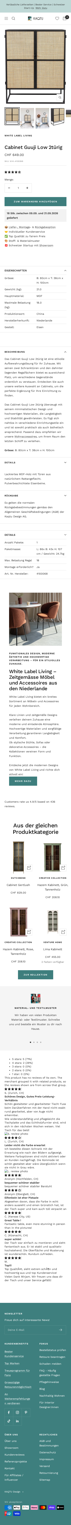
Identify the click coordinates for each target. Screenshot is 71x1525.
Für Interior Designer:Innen (49, 1405)
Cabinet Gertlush (18, 885)
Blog (42, 1388)
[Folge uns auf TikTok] (9, 1421)
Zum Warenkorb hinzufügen (35, 201)
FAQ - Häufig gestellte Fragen (49, 1373)
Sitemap (44, 1479)
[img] (13, 1089)
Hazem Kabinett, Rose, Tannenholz (18, 952)
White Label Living (18, 135)
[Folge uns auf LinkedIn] (17, 1421)
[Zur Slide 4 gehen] (40, 1042)
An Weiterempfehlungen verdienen (17, 1399)
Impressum (46, 1459)
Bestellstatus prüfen (52, 1350)
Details (10, 462)
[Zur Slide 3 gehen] (37, 1042)
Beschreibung (15, 352)
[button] (13, 172)
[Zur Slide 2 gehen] (33, 1042)
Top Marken (12, 1363)
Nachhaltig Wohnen (52, 1395)
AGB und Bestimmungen (49, 1443)
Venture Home (52, 942)
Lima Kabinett (52, 949)
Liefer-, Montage (19, 227)
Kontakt (10, 1468)
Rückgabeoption (45, 227)
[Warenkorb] (64, 18)
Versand (44, 1466)
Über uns (10, 1440)
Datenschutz (47, 1452)
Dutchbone (18, 878)
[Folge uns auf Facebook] (9, 1412)
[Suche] (13, 18)
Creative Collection (52, 878)
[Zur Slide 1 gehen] (30, 1042)
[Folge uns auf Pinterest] (26, 1412)
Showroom (46, 245)
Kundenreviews (14, 1454)
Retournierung (48, 1472)
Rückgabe (11, 495)
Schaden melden (50, 1363)
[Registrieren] (60, 1330)
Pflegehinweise (49, 1381)
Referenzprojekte (16, 1461)
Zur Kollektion (36, 974)
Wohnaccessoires (25, 436)
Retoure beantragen (52, 1356)
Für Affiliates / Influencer (14, 1477)
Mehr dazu (41, 8)
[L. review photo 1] (16, 1171)
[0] (57, 18)
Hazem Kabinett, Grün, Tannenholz (52, 887)
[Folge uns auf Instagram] (17, 1412)
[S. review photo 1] (16, 1133)
